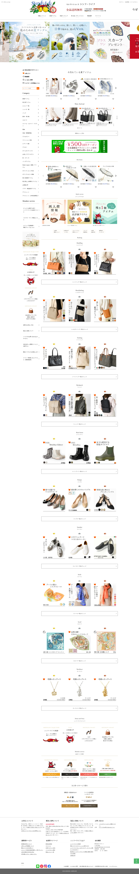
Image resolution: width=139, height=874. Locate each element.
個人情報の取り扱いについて (86, 866)
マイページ (48, 846)
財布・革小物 (26, 116)
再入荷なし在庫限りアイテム (30, 181)
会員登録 (127, 2)
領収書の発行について (26, 844)
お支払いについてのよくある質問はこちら (31, 830)
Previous (2, 43)
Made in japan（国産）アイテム (30, 166)
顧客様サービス (27, 840)
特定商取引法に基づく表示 (101, 866)
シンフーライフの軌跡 (75, 844)
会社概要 (98, 840)
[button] (43, 88)
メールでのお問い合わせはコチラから (30, 337)
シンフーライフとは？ (77, 840)
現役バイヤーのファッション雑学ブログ (79, 846)
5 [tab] (70, 63)
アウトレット (26, 192)
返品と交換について (28, 330)
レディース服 (26, 143)
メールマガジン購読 (50, 850)
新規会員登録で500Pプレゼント (32, 70)
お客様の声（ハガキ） (66, 231)
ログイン (122, 2)
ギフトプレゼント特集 (28, 174)
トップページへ (113, 866)
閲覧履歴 (27, 76)
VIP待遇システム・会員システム (29, 854)
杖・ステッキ (26, 158)
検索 (134, 9)
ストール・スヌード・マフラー (30, 125)
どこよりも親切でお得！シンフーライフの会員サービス (30, 210)
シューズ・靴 (26, 109)
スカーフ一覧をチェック (79, 660)
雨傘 (24, 129)
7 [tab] (72, 63)
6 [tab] (71, 63)
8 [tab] (73, 63)
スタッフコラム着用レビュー (76, 231)
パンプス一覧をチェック (79, 518)
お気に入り (27, 73)
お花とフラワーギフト (28, 154)
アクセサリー (26, 136)
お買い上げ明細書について (27, 846)
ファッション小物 (27, 140)
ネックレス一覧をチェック (79, 708)
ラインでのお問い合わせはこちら (107, 827)
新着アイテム (26, 98)
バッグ (24, 113)
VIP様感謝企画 (93, 231)
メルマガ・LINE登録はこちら (32, 83)
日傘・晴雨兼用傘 (27, 133)
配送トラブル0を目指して (27, 848)
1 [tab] (65, 63)
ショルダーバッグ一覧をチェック (79, 329)
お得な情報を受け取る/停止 (27, 852)
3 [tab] (67, 63)
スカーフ (25, 120)
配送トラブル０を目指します (30, 352)
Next (137, 43)
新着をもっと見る (79, 133)
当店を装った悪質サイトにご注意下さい (30, 345)
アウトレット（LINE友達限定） (31, 195)
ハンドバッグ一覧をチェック (79, 282)
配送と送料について (52, 821)
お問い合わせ (99, 821)
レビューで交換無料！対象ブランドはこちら (28, 226)
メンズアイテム (26, 161)
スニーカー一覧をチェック (79, 566)
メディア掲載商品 (85, 231)
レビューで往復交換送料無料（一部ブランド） (32, 850)
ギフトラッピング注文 (28, 170)
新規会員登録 (49, 844)
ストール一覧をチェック (79, 613)
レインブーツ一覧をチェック (79, 471)
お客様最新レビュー (57, 231)
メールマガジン (134, 2)
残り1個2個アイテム (28, 178)
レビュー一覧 (26, 106)
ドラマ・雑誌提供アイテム (29, 188)
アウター (25, 147)
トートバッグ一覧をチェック (79, 376)
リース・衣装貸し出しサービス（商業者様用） (30, 358)
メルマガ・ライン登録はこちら (30, 218)
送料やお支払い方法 (28, 325)
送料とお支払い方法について (34, 827)
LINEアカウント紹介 (50, 848)
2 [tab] (66, 63)
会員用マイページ (52, 840)
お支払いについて (27, 821)
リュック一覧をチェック (79, 424)
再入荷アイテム (26, 102)
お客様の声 (25, 185)
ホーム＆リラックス (28, 150)
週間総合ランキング (101, 231)
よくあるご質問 (29, 80)
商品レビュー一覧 (50, 852)
